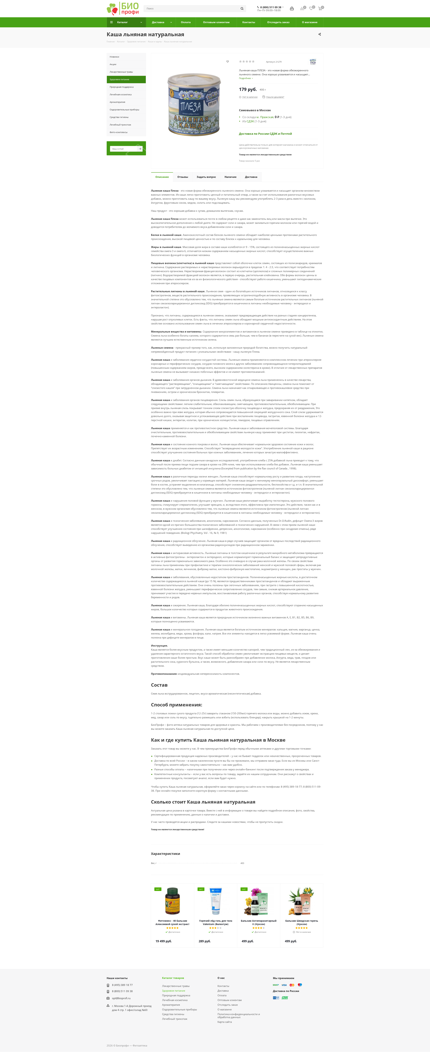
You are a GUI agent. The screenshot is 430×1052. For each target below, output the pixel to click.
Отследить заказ (228, 1004)
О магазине (225, 1009)
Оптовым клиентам (230, 1000)
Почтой (286, 134)
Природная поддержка (176, 995)
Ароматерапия (171, 1004)
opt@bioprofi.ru (121, 998)
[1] (240, 61)
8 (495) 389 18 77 (122, 985)
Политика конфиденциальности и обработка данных (239, 1015)
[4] (250, 61)
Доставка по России (254, 134)
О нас (221, 978)
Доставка (223, 990)
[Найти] (242, 8)
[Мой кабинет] (292, 9)
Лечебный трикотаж (174, 1018)
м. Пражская (264, 117)
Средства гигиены (173, 1014)
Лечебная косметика (174, 1000)
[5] (253, 61)
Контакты (223, 986)
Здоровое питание (173, 990)
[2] (243, 61)
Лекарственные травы (176, 986)
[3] (247, 61)
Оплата (222, 995)
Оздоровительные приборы (179, 1009)
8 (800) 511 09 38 (270, 7)
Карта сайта (225, 1021)
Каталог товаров (173, 978)
